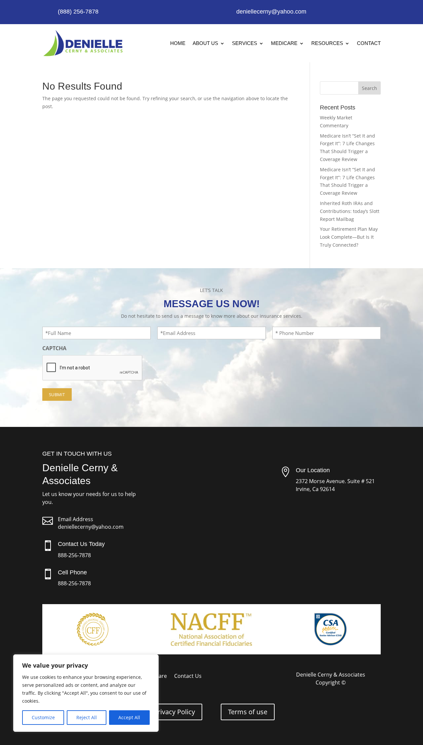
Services (244, 43)
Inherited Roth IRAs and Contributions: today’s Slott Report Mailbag (349, 211)
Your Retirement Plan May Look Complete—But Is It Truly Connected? (349, 237)
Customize (43, 717)
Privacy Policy (174, 711)
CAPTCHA (54, 348)
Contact (369, 43)
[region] (86, 693)
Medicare (284, 43)
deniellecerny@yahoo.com (91, 526)
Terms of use (247, 711)
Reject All (86, 717)
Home (177, 43)
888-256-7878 (74, 555)
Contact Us (188, 677)
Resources (327, 43)
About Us (205, 43)
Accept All (129, 717)
